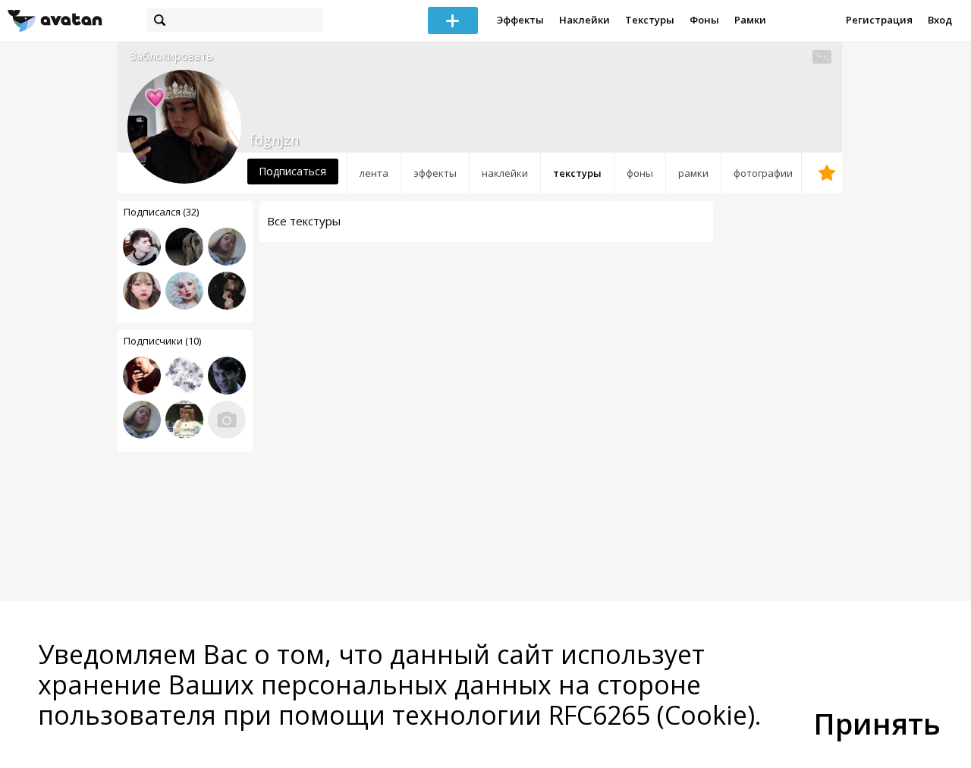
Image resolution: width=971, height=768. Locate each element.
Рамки (750, 20)
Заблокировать (171, 55)
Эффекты (520, 20)
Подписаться (292, 171)
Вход (940, 20)
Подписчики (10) (162, 341)
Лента (374, 173)
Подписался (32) (161, 212)
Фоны (704, 20)
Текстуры (649, 20)
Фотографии (763, 173)
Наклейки (584, 20)
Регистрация (879, 20)
